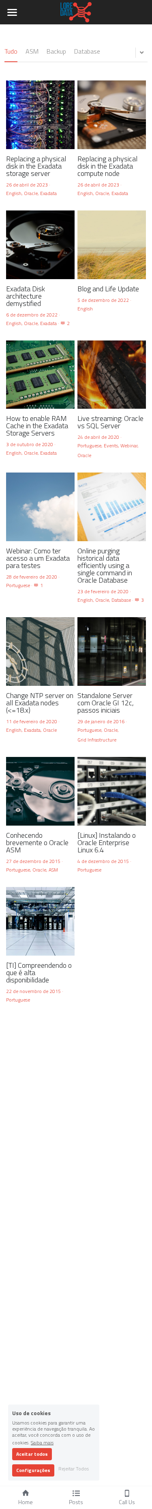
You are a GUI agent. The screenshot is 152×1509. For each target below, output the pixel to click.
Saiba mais (42, 1442)
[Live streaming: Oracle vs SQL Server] (111, 374)
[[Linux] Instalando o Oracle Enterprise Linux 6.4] (111, 791)
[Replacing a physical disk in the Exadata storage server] (40, 114)
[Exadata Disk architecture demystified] (40, 244)
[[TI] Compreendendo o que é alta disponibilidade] (40, 921)
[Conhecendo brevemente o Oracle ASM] (40, 791)
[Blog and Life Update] (111, 244)
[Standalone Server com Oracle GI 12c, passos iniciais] (111, 651)
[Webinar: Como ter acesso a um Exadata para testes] (40, 507)
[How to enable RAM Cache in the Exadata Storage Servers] (40, 374)
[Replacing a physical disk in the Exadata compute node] (111, 114)
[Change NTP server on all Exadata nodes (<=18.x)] (40, 651)
